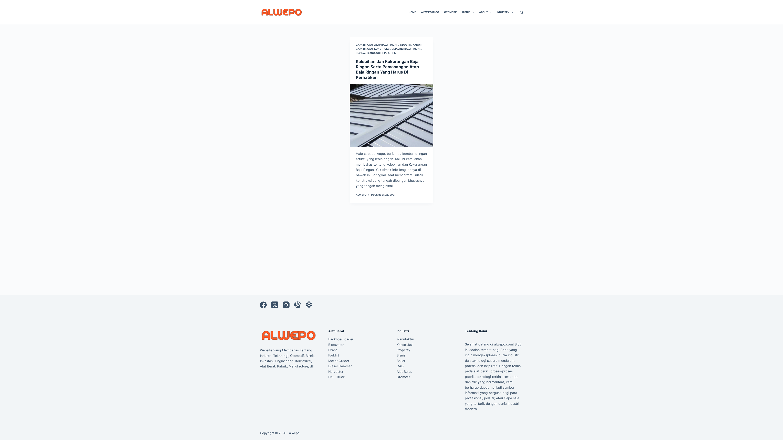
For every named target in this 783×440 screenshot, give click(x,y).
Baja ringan (364, 44)
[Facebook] (263, 304)
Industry (503, 12)
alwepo (294, 433)
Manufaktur (405, 339)
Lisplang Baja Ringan (406, 48)
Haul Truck (336, 377)
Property (403, 350)
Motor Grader (338, 361)
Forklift (333, 355)
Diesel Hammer (340, 366)
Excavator (336, 345)
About (483, 12)
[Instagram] (286, 304)
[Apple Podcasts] (309, 304)
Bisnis (466, 12)
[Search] (521, 12)
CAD (400, 366)
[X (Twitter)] (274, 304)
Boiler (401, 361)
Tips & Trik (389, 52)
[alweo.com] (289, 335)
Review (360, 52)
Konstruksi (382, 48)
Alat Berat (404, 372)
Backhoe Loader (340, 339)
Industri (405, 44)
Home (412, 12)
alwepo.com (503, 344)
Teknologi (373, 52)
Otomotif (450, 12)
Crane (332, 350)
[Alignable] (297, 304)
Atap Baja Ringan (386, 44)
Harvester (335, 372)
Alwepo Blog (430, 12)
